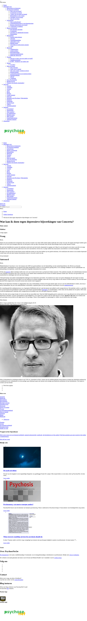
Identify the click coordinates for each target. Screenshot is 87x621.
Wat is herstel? (14, 67)
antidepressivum (68, 285)
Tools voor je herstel (15, 69)
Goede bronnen (11, 95)
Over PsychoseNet (12, 80)
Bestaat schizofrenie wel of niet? (19, 25)
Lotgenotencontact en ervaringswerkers (20, 73)
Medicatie (9, 48)
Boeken (9, 93)
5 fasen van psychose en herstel (18, 14)
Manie (1, 415)
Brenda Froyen (11, 81)
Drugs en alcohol (4, 407)
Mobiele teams (14, 43)
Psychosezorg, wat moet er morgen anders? (18, 504)
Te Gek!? (12, 64)
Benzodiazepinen (14, 52)
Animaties (9, 87)
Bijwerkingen (3, 401)
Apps (8, 90)
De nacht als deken (9, 470)
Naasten (9, 57)
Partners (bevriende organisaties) (15, 83)
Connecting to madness (16, 26)
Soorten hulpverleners (16, 37)
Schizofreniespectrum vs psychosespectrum (21, 23)
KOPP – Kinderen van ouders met (19, 61)
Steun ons (2, 203)
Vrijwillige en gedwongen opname (19, 45)
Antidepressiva (14, 49)
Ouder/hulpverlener (12, 118)
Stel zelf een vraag (5, 439)
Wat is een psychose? (16, 11)
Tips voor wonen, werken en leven (19, 70)
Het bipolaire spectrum (16, 29)
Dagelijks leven (4, 404)
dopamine (45, 289)
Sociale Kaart (10, 102)
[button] (43, 203)
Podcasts (9, 96)
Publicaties (10, 101)
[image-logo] (3, 598)
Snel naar (5, 84)
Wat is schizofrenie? (15, 22)
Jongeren (5, 107)
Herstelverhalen (14, 72)
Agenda (9, 86)
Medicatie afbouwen (15, 55)
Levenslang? (10, 109)
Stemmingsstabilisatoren (16, 54)
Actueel (9, 89)
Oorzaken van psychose (16, 17)
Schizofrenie (10, 20)
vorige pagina (3, 232)
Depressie (2, 406)
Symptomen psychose (16, 12)
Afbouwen (6, 419)
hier (8, 588)
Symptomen (13, 31)
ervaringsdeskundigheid (6, 410)
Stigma (9, 63)
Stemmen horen (4, 427)
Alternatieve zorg (14, 41)
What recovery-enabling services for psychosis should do (22, 537)
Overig (2, 424)
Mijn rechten (10, 116)
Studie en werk (4, 428)
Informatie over (7, 6)
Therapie (12, 38)
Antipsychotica (14, 51)
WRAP (12, 77)
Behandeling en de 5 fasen (17, 16)
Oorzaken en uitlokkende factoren (19, 32)
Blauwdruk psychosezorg (13, 8)
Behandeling (13, 34)
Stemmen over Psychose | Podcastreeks (17, 98)
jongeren (8, 272)
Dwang (2, 409)
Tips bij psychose (14, 19)
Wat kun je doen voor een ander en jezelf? (21, 58)
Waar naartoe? (10, 112)
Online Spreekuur (8, 214)
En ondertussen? (11, 113)
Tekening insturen (11, 119)
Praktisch (9, 99)
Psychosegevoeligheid (13, 9)
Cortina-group (58, 558)
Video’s (9, 104)
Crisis (11, 46)
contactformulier (18, 579)
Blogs (8, 92)
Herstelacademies (15, 75)
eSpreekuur (6, 121)
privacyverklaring (74, 555)
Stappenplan (10, 110)
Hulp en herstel (11, 66)
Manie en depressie (12, 28)
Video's (9, 184)
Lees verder (6, 478)
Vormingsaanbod (11, 106)
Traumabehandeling (15, 40)
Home (5, 5)
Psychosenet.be (4, 555)
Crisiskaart (13, 78)
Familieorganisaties (15, 60)
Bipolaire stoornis (4, 403)
